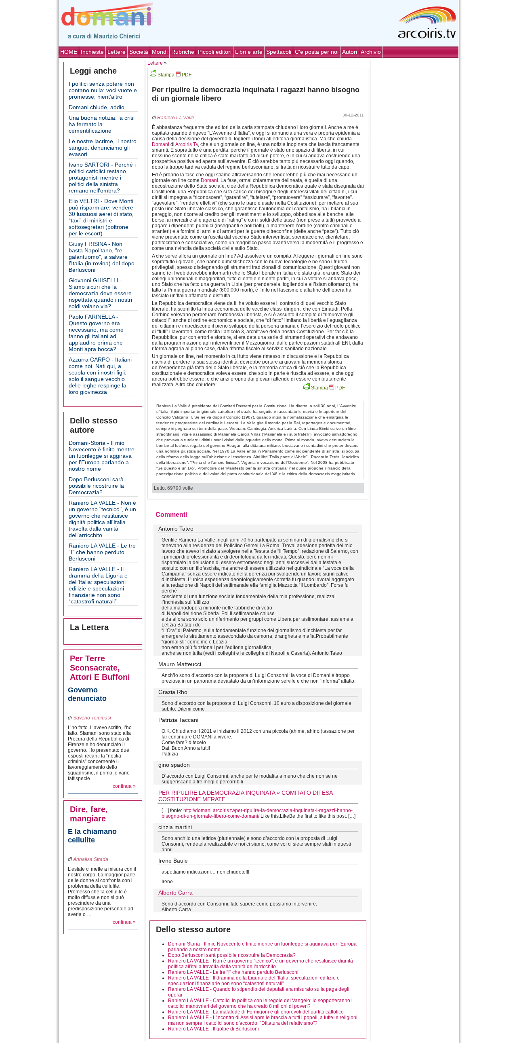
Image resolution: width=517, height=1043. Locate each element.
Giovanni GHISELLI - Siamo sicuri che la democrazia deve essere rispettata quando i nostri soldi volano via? (100, 293)
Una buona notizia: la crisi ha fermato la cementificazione (102, 124)
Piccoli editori (214, 52)
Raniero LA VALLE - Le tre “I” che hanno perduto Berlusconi (102, 552)
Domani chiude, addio (96, 107)
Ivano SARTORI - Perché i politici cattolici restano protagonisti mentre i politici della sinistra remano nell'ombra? (102, 177)
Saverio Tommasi (92, 718)
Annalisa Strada (90, 859)
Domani (160, 144)
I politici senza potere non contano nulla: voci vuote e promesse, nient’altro (103, 90)
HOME (68, 52)
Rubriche (182, 52)
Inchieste (92, 52)
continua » (124, 786)
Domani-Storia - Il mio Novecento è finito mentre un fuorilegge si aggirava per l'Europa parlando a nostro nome (102, 456)
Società (138, 52)
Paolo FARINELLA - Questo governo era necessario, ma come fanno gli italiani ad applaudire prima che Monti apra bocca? (96, 332)
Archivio (371, 52)
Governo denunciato (87, 694)
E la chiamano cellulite (92, 835)
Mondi (160, 52)
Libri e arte (249, 52)
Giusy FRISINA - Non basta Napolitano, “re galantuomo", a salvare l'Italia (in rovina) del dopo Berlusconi (102, 257)
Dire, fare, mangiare (89, 814)
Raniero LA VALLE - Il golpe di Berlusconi (213, 1029)
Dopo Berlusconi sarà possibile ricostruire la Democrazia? (96, 485)
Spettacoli (278, 52)
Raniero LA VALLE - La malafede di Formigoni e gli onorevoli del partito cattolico (256, 1012)
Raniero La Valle (175, 118)
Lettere (116, 52)
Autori (349, 52)
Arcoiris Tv (186, 144)
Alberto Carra (175, 892)
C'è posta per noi (316, 52)
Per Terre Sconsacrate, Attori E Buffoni (100, 667)
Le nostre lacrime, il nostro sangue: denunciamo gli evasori (103, 147)
